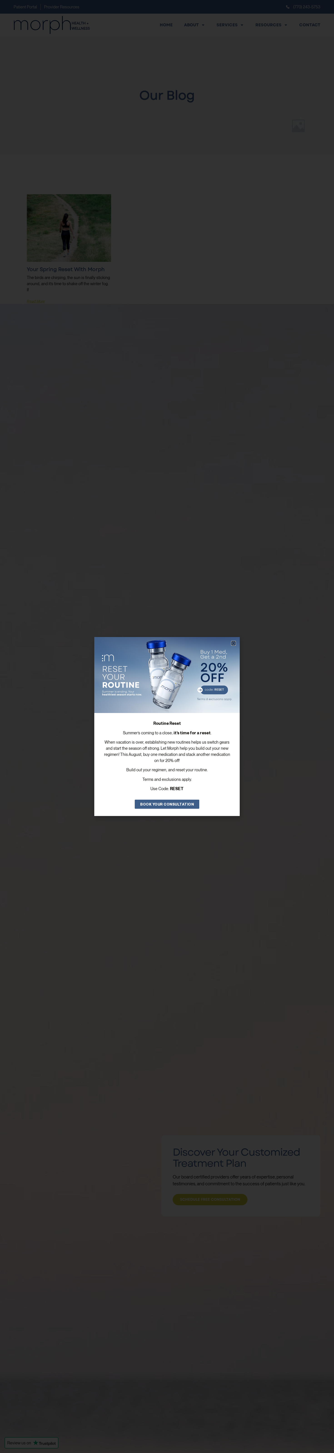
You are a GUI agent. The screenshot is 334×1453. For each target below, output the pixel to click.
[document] (167, 726)
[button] (233, 643)
